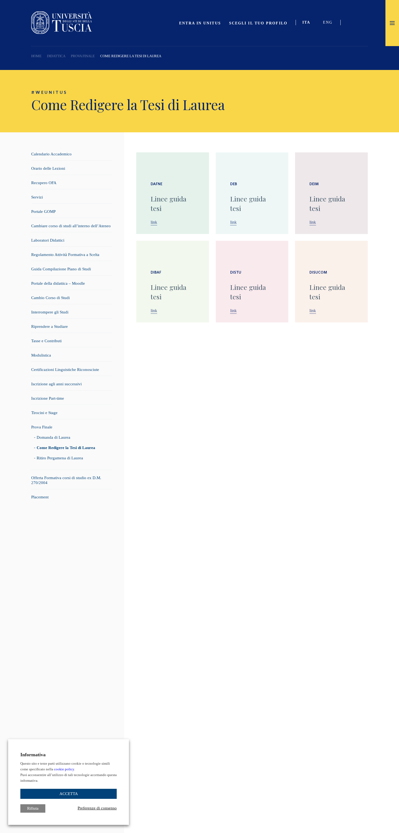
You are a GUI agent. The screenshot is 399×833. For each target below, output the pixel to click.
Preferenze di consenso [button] (97, 808)
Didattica (56, 56)
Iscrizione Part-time (47, 398)
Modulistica (41, 355)
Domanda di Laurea (53, 437)
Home (36, 56)
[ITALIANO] (308, 23)
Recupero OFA (43, 183)
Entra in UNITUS (200, 23)
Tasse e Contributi (46, 341)
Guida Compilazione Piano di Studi (61, 269)
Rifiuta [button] (33, 808)
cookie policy (64, 769)
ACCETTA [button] (68, 794)
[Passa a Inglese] (330, 23)
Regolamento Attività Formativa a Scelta (65, 254)
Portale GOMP (43, 211)
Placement (40, 497)
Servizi (37, 197)
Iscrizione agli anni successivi (56, 384)
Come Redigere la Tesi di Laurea (66, 448)
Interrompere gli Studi (49, 312)
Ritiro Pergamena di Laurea (60, 458)
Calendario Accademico (51, 154)
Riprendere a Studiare (49, 326)
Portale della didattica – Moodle (58, 283)
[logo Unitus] (61, 32)
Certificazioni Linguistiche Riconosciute (65, 369)
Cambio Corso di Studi (50, 298)
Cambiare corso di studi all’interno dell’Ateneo (71, 226)
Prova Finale (83, 56)
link (154, 222)
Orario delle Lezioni (48, 168)
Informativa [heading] (33, 754)
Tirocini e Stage (44, 413)
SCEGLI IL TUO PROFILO (258, 23)
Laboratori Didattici (47, 240)
